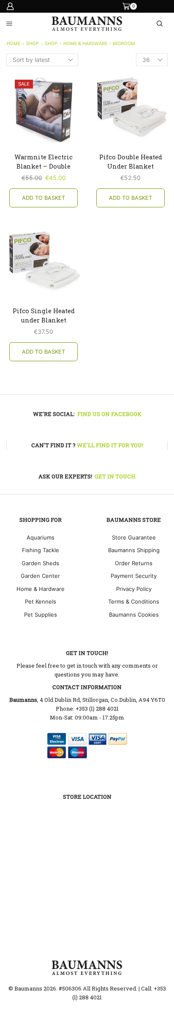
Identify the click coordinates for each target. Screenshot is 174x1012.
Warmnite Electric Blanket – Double (43, 161)
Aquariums (40, 537)
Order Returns (133, 563)
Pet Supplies (40, 614)
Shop (32, 43)
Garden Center (40, 575)
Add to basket (43, 198)
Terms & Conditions (133, 601)
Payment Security (134, 575)
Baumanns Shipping (134, 550)
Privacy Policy (134, 588)
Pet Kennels (40, 601)
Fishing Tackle (40, 550)
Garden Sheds (40, 563)
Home (13, 43)
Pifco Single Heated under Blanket (44, 315)
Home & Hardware (85, 43)
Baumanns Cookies (134, 614)
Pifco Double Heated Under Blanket (130, 161)
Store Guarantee (134, 537)
